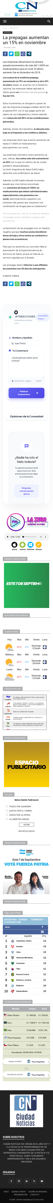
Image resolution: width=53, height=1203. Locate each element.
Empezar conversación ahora (27, 491)
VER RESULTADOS (26, 831)
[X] (34, 1181)
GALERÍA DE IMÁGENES (38, 1191)
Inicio (5, 28)
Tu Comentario (20, 350)
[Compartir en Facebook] (5, 54)
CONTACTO (34, 1194)
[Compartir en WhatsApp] (17, 54)
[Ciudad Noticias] (26, 9)
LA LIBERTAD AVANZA (19, 819)
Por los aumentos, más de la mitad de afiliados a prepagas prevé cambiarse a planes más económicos (26, 217)
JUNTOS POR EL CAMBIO (20, 810)
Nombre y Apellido (22, 337)
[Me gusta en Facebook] (23, 54)
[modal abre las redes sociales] (29, 54)
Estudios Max (38, 1199)
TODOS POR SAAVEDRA (20, 806)
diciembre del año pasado (32, 92)
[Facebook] (11, 1181)
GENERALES (14, 28)
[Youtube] (42, 1181)
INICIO (6, 1191)
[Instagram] (19, 1181)
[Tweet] (11, 54)
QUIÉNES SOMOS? (18, 1191)
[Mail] (26, 1181)
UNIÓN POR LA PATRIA (19, 815)
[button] (4, 21)
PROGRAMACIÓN (20, 1194)
